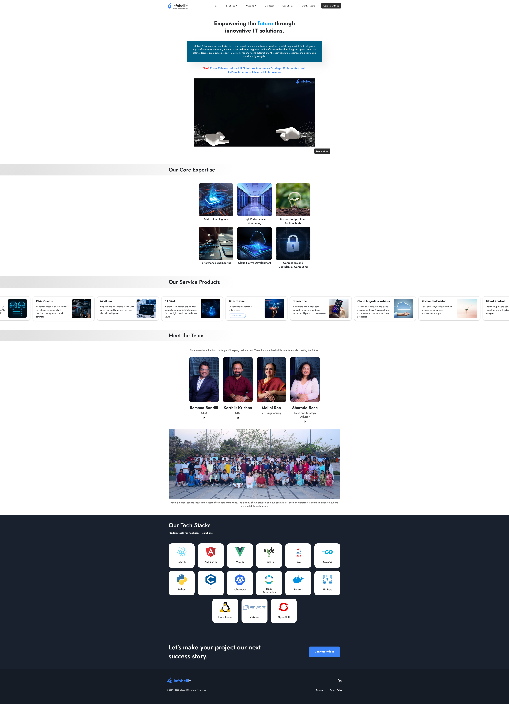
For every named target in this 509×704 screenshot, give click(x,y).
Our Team (269, 5)
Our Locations (308, 5)
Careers (319, 690)
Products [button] (250, 5)
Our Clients (287, 5)
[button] (3, 309)
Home (215, 5)
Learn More (322, 151)
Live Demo (236, 315)
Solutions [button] (230, 5)
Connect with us (331, 5)
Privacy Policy (336, 690)
